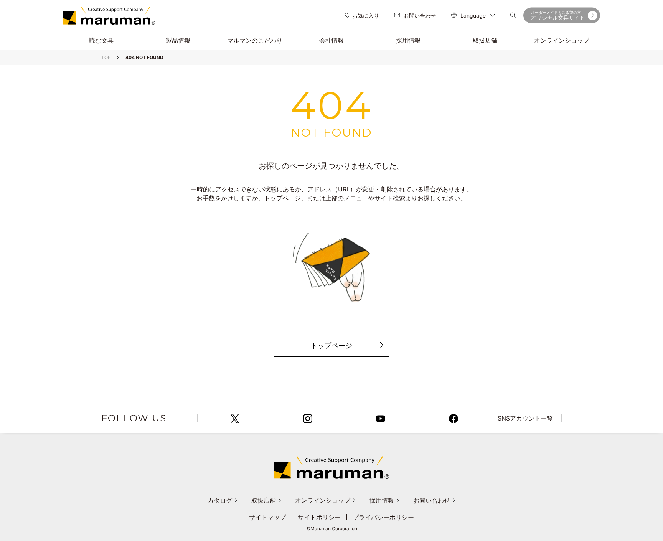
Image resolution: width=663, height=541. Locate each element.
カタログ (220, 500)
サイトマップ (267, 517)
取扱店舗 (263, 500)
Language (473, 15)
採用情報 (381, 500)
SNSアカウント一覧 (525, 418)
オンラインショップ (322, 500)
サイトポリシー (319, 517)
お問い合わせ (420, 15)
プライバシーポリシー (383, 517)
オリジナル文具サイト (558, 15)
